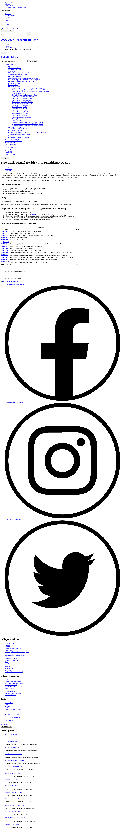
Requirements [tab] (9, 170)
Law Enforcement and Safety (13, 693)
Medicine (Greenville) (11, 660)
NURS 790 (4, 237)
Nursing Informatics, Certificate (21, 117)
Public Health (9, 668)
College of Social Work (15, 130)
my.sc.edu (7, 706)
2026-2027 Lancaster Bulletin (13, 773)
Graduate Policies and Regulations (18, 137)
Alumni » (7, 17)
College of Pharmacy (14, 127)
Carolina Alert (9, 703)
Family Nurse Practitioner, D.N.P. (22, 98)
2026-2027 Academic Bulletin (19, 39)
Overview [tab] (7, 167)
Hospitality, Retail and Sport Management (17, 652)
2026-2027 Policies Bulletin (13, 799)
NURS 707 (4, 248)
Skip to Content (9, 2)
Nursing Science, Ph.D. (19, 120)
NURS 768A (5, 262)
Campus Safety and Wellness (13, 709)
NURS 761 (4, 252)
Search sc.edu (5, 35)
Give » (7, 25)
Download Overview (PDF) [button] (13, 747)
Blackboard (8, 708)
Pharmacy (7, 667)
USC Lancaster (9, 146)
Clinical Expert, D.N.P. (19, 93)
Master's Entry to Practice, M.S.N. (22, 102)
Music (6, 662)
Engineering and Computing (13, 648)
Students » (8, 14)
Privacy (6, 715)
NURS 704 (4, 246)
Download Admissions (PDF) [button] (13, 754)
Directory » (8, 24)
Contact (7, 722)
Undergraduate (9, 64)
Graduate (7, 46)
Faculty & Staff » (10, 15)
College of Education (14, 76)
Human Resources (10, 691)
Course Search (9, 153)
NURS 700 (4, 231)
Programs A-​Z (12, 71)
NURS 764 (4, 257)
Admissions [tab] (8, 169)
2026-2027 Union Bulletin (12, 824)
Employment (8, 680)
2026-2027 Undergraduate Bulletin (15, 818)
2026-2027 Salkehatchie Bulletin (14, 805)
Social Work (8, 670)
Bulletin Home (9, 6)
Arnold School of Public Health (17, 129)
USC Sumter (8, 149)
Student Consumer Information (12, 717)
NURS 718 (4, 250)
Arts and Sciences (10, 643)
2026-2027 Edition (9, 57)
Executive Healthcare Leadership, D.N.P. (24, 95)
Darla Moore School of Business (18, 74)
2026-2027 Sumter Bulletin (13, 811)
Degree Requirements (14, 69)
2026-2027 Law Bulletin (12, 779)
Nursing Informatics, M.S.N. (20, 119)
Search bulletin (5, 61)
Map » (6, 22)
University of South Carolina (12, 714)
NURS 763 (4, 255)
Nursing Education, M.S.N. (20, 115)
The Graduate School (14, 68)
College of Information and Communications (21, 81)
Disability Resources (11, 688)
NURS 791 (33, 214)
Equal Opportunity (9, 720)
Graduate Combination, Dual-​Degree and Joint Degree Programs (27, 132)
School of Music (13, 85)
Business (7, 645)
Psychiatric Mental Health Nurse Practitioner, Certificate (28, 122)
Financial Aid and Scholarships (14, 683)
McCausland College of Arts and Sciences (20, 73)
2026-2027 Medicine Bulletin (13, 786)
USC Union (8, 151)
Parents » (7, 19)
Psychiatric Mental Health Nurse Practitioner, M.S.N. (28, 125)
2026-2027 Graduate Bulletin (13, 766)
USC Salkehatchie (10, 147)
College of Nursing (10, 48)
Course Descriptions (14, 136)
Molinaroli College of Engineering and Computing (23, 78)
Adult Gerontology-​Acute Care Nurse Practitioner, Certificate (30, 91)
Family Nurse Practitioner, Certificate (23, 97)
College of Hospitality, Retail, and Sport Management (24, 80)
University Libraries (10, 695)
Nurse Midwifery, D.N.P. (19, 107)
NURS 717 (4, 235)
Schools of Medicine (11, 142)
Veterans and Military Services (14, 686)
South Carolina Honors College (14, 672)
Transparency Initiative (10, 718)
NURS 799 (49, 214)
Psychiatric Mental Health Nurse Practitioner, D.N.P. (27, 124)
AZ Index (7, 4)
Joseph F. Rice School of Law (13, 141)
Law (6, 657)
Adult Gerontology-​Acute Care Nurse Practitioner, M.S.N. (29, 90)
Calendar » (8, 20)
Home (6, 44)
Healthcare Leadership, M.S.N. (21, 105)
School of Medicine (14, 83)
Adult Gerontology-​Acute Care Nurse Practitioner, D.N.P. (29, 88)
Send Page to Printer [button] (11, 734)
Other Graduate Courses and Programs (19, 134)
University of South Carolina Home (15, 7)
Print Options (5, 158)
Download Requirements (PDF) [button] (14, 760)
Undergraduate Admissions (13, 681)
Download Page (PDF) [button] (11, 741)
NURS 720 (4, 233)
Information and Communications (15, 655)
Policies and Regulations (12, 139)
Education (8, 647)
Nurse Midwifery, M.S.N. (20, 108)
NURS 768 (4, 259)
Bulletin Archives (10, 154)
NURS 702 (4, 244)
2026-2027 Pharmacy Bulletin (13, 792)
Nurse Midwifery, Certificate (20, 110)
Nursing (7, 663)
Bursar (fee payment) (11, 685)
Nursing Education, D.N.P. (20, 113)
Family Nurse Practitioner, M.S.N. (22, 100)
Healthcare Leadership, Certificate (22, 103)
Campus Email (9, 704)
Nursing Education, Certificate (21, 112)
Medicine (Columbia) (11, 658)
